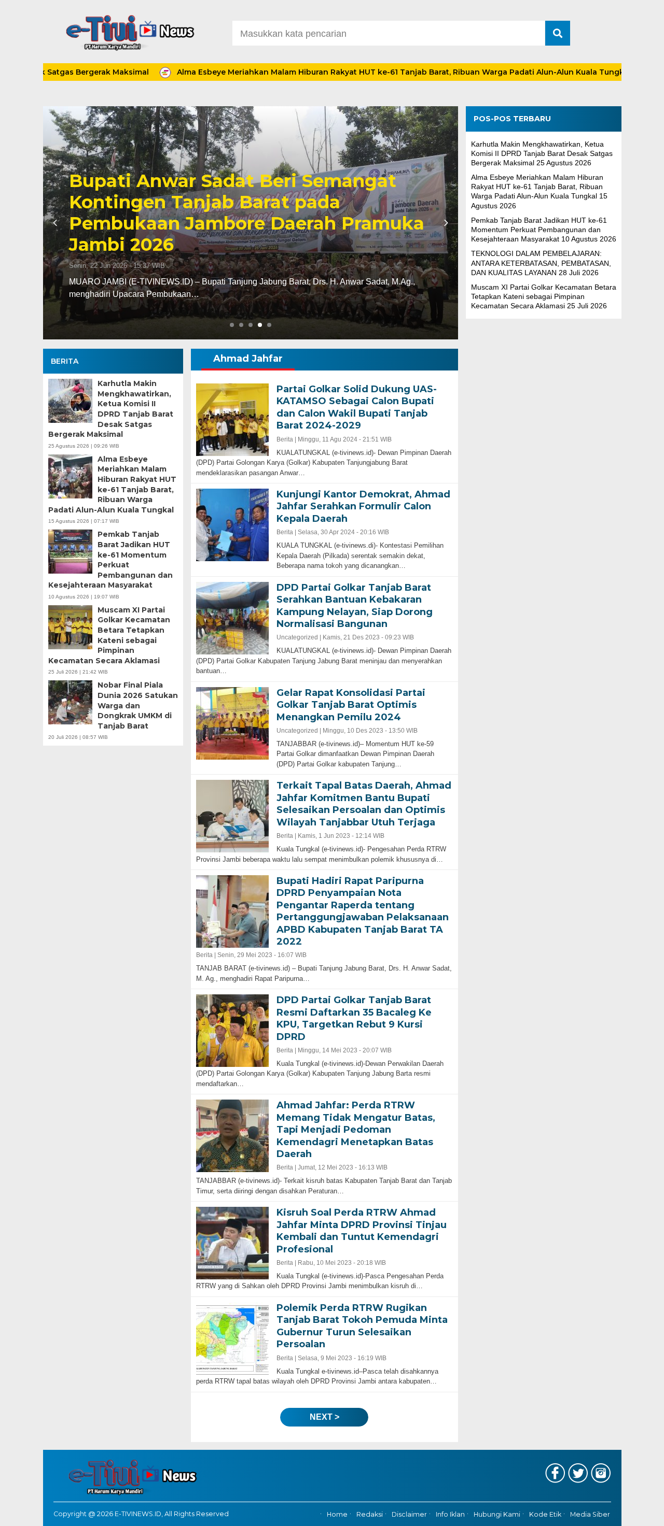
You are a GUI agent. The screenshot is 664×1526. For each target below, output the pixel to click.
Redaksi (369, 1514)
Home (337, 1514)
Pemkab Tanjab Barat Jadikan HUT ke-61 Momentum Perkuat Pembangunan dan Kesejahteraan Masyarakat (110, 560)
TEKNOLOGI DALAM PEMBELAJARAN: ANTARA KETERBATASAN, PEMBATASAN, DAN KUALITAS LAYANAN (541, 262)
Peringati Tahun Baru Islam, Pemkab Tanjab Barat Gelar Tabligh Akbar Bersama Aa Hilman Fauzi (238, 223)
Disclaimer (409, 1514)
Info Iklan (450, 1514)
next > (324, 1417)
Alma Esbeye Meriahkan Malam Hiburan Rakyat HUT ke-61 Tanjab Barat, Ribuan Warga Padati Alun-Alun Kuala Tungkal (345, 72)
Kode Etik (545, 1514)
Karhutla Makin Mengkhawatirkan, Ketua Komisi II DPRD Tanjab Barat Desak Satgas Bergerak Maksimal (110, 409)
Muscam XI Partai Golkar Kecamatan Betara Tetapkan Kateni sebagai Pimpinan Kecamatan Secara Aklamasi (109, 635)
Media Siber (590, 1514)
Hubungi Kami (497, 1514)
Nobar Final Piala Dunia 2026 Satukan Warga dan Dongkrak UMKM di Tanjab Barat (138, 705)
